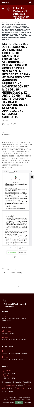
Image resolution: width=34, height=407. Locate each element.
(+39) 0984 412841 (9, 373)
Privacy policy (6, 382)
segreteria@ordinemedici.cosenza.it (13, 359)
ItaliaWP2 (10, 388)
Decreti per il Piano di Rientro (15, 23)
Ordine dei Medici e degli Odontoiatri (15, 305)
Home (4, 23)
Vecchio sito (5, 3)
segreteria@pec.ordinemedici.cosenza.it (14, 353)
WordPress (19, 385)
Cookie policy (27, 402)
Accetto (19, 402)
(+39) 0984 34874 (9, 378)
